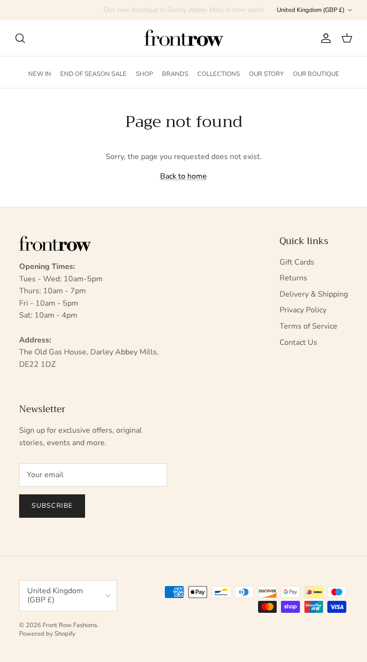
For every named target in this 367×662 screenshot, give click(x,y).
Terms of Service (308, 326)
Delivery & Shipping (314, 294)
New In (39, 74)
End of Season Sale (93, 74)
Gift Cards (297, 262)
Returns (293, 278)
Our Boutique (316, 74)
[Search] (20, 38)
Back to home (183, 176)
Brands (175, 74)
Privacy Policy (303, 310)
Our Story (266, 74)
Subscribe (52, 505)
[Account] (324, 38)
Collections (218, 74)
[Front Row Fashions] (183, 38)
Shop (144, 74)
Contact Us (298, 342)
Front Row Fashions (70, 625)
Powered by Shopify (47, 634)
